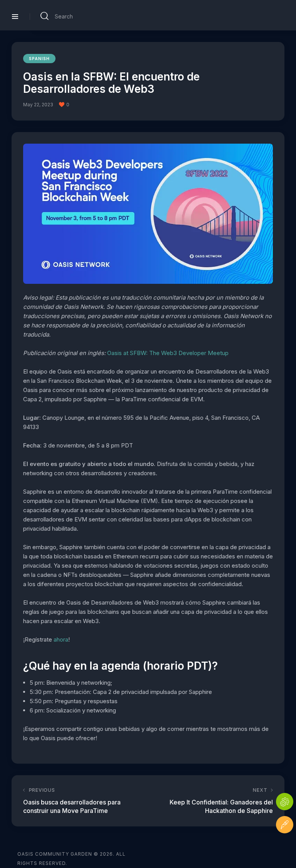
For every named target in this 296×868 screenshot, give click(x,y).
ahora (61, 639)
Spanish (39, 58)
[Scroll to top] (284, 847)
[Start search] (44, 16)
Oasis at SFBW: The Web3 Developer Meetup (168, 353)
